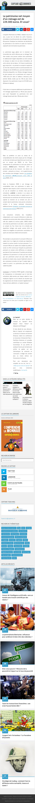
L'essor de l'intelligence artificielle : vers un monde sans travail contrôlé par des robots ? (17, 597)
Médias (27, 543)
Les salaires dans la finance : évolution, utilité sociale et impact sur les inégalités (27, 400)
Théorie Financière (6, 558)
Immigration (5, 540)
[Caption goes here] (17, 579)
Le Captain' (13, 26)
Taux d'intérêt (17, 552)
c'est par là (24, 370)
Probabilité (26, 546)
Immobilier (12, 540)
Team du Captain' (6, 555)
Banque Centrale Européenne (9, 528)
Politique (10, 546)
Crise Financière (22, 531)
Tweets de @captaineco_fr (8, 518)
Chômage (29, 528)
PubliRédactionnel (19, 549)
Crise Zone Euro (5, 534)
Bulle (23, 528)
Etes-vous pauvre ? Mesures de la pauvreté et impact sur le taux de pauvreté (7, 390)
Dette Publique (14, 534)
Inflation (25, 540)
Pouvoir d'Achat (17, 546)
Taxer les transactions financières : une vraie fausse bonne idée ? (16, 704)
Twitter (14, 558)
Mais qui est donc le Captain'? (22, 366)
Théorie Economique (17, 555)
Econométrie (23, 534)
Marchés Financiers (19, 543)
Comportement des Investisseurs (9, 531)
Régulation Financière (7, 552)
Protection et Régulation (7, 549)
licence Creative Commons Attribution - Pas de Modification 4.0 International (17, 296)
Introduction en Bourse (7, 543)
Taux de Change (26, 552)
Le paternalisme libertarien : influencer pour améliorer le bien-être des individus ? (17, 635)
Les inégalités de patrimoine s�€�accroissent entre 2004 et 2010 (17, 175)
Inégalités (21, 26)
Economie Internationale (7, 537)
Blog (19, 528)
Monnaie (4, 546)
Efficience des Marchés (21, 537)
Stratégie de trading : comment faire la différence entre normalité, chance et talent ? (16, 783)
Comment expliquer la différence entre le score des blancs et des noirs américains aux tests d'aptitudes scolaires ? (17, 392)
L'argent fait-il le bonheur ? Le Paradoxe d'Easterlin (16, 736)
